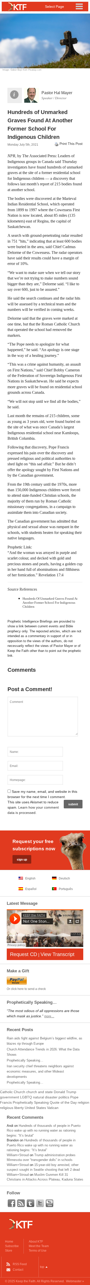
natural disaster (45, 1097)
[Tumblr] (30, 1203)
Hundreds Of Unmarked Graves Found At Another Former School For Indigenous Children (50, 602)
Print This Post (71, 144)
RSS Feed (20, 1264)
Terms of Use (37, 1250)
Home (9, 1241)
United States (35, 1108)
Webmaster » (75, 1281)
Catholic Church (12, 1092)
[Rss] (21, 1203)
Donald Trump (65, 1092)
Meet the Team (39, 1246)
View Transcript (57, 954)
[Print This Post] (56, 144)
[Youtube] (50, 1203)
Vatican (52, 1108)
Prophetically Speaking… (25, 1060)
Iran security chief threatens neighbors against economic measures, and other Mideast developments (40, 1071)
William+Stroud (18, 1155)
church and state (39, 1092)
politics (63, 1097)
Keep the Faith (26, 1281)
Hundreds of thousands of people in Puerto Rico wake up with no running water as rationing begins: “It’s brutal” (43, 1130)
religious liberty (12, 1108)
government (9, 1097)
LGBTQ (26, 1097)
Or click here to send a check (26, 989)
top (42, 1267)
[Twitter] (40, 1203)
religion (83, 1102)
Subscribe (12, 1246)
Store (8, 1250)
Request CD (23, 954)
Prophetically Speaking (31, 1102)
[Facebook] (12, 1203)
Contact (18, 1269)
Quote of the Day (63, 1102)
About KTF (36, 1241)
